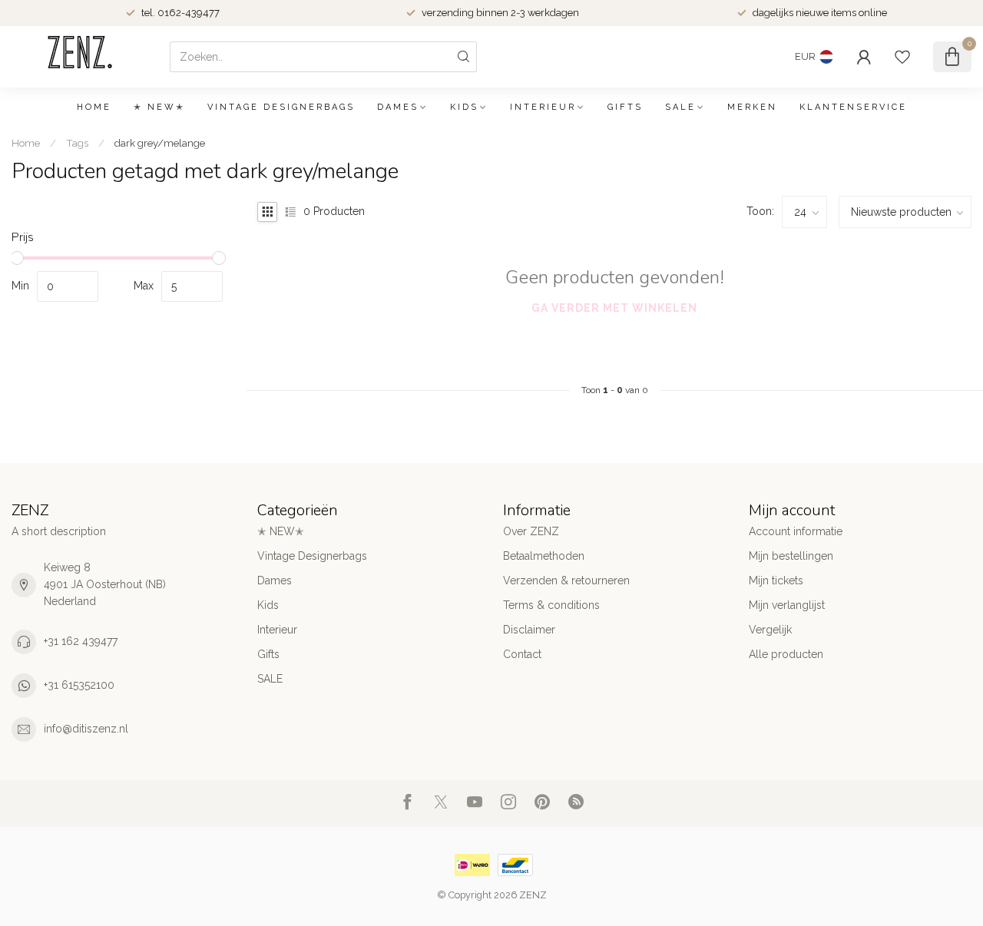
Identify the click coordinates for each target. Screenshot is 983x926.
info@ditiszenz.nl (86, 729)
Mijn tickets (776, 580)
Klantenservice (853, 107)
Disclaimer (529, 629)
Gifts (625, 107)
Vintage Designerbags (281, 107)
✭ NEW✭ (159, 107)
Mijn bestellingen (791, 556)
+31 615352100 (79, 685)
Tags (77, 143)
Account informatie (795, 531)
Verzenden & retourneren (566, 580)
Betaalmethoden (543, 556)
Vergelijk (770, 629)
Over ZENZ (531, 531)
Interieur (543, 107)
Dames (398, 107)
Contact (522, 654)
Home (94, 107)
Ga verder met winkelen (614, 308)
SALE (680, 107)
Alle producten (786, 654)
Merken (752, 107)
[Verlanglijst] (902, 56)
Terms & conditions (551, 605)
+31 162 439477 (80, 641)
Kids (464, 107)
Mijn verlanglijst (787, 605)
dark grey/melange (159, 143)
